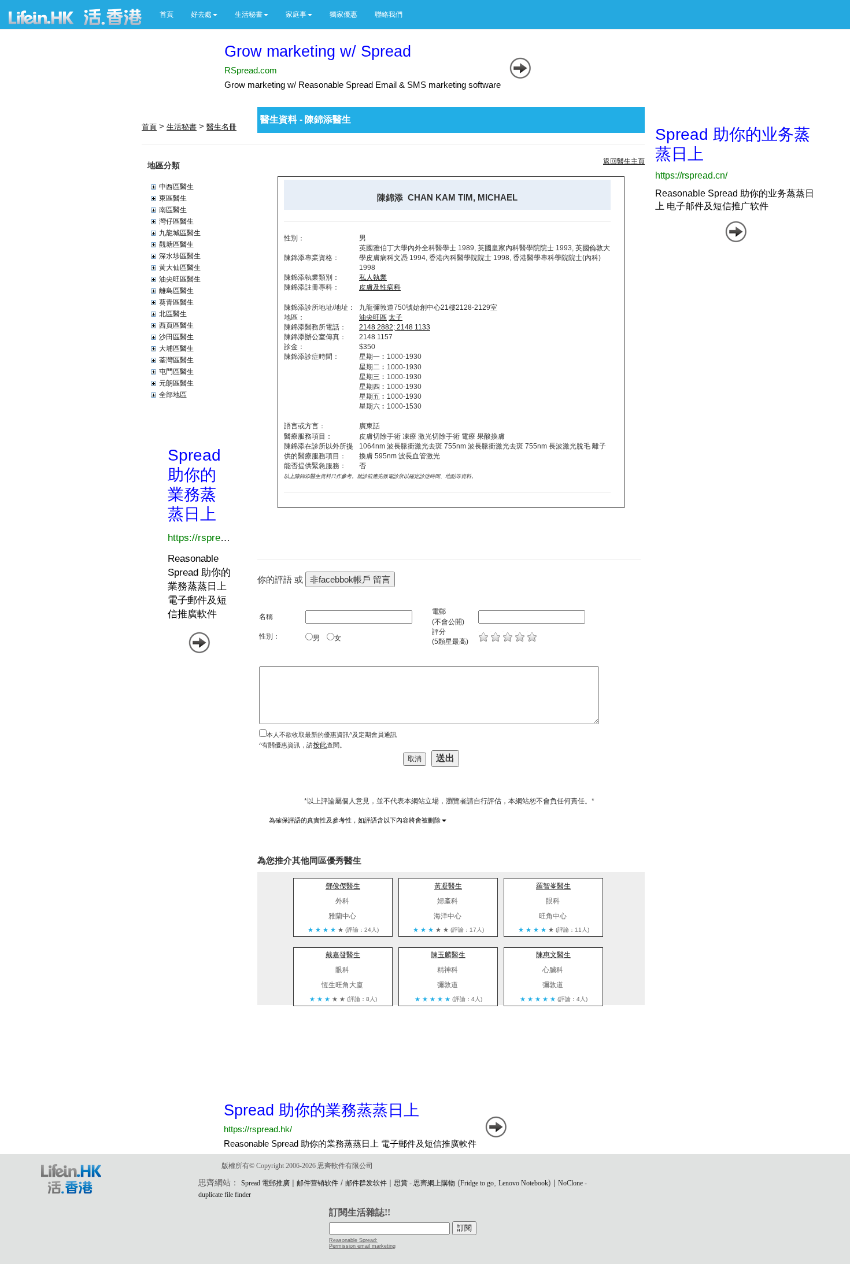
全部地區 (173, 395)
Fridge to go (477, 1183)
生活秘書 (182, 127)
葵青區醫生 (176, 302)
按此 (320, 745)
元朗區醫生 (176, 383)
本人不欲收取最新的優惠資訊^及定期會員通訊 (332, 734)
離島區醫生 (176, 291)
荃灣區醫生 (176, 360)
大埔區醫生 (176, 348)
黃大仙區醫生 (180, 268)
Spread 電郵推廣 (265, 1183)
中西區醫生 (176, 187)
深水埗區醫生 (180, 256)
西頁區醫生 (176, 325)
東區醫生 (173, 198)
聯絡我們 (388, 14)
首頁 (166, 14)
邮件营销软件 (317, 1183)
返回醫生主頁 (624, 161)
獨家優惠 (343, 14)
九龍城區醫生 (180, 233)
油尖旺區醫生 (180, 279)
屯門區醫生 (176, 372)
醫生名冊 (221, 127)
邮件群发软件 (366, 1183)
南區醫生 (173, 210)
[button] (204, 14)
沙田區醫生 (176, 337)
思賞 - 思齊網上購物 (424, 1183)
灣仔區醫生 (176, 221)
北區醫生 (173, 314)
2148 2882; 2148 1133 (394, 327)
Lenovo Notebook (523, 1183)
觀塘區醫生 (176, 244)
